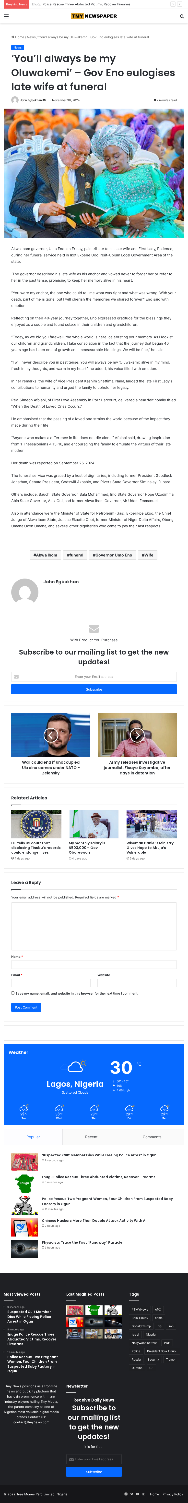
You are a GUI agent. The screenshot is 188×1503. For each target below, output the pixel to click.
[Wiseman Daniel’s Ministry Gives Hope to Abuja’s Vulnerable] (152, 824)
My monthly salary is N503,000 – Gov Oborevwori (87, 848)
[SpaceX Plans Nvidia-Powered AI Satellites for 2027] (113, 1322)
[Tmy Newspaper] (94, 16)
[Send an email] (44, 100)
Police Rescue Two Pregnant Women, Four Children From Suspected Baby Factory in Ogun (101, 4)
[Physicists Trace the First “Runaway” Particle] (24, 1249)
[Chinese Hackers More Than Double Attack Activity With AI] (24, 1227)
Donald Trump (141, 1326)
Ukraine (137, 1368)
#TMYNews (140, 1309)
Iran (171, 1326)
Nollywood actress (144, 1343)
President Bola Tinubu (162, 1351)
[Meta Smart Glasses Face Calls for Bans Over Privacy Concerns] (113, 1333)
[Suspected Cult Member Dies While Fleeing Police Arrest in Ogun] (24, 1162)
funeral (76, 555)
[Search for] (181, 18)
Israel (135, 1334)
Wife (148, 555)
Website (103, 975)
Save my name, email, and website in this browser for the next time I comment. (77, 993)
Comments (152, 1137)
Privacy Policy (173, 1494)
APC (158, 1309)
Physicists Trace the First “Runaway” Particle (82, 1242)
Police (136, 1351)
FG (160, 1326)
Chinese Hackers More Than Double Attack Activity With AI (94, 1220)
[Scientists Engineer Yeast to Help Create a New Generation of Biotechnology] (94, 1333)
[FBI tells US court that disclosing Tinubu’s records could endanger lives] (36, 824)
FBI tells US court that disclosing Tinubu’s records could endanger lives (36, 848)
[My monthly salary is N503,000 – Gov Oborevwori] (94, 824)
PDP (167, 1343)
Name (17, 957)
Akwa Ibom (46, 555)
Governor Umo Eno (113, 555)
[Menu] (6, 18)
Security (153, 1359)
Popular (33, 1137)
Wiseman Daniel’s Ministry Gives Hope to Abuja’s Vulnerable (150, 848)
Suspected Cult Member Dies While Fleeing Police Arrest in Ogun (99, 1155)
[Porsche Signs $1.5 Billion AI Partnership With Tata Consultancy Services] (74, 1333)
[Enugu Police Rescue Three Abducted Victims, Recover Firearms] (24, 1184)
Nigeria (151, 1334)
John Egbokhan (31, 100)
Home (19, 37)
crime (159, 1318)
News (31, 37)
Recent (91, 1137)
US (151, 1368)
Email (17, 975)
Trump (170, 1359)
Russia (136, 1359)
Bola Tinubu (140, 1318)
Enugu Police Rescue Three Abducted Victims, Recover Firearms (98, 1177)
